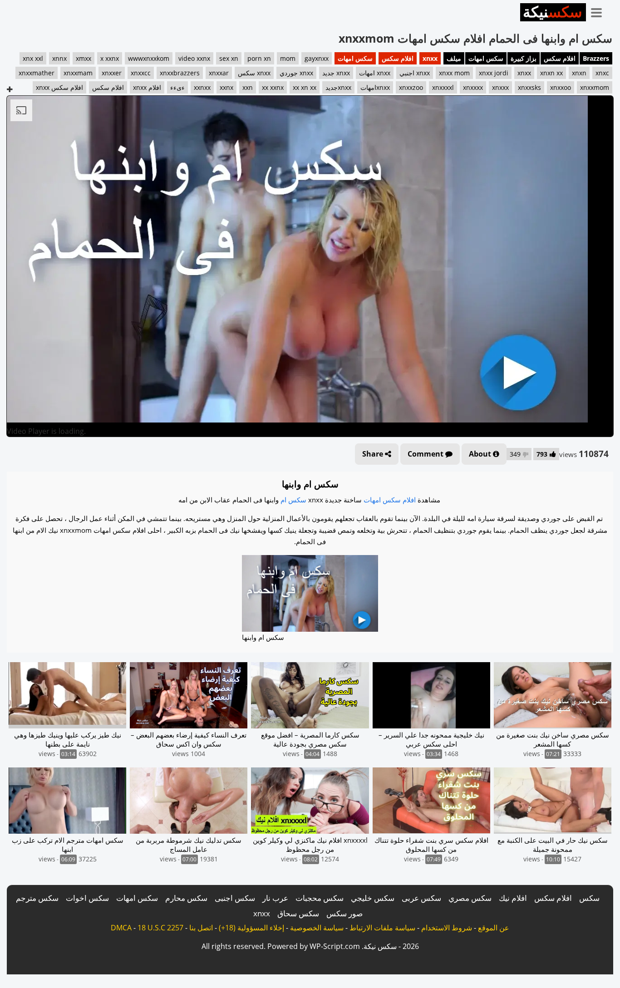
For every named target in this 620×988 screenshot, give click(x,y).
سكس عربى (421, 898)
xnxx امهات (374, 73)
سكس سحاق (298, 913)
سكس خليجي (372, 898)
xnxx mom (454, 73)
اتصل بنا (201, 928)
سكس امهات (485, 58)
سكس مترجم (37, 898)
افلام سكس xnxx (59, 87)
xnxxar (219, 73)
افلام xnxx (147, 87)
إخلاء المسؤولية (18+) (251, 928)
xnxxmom (594, 87)
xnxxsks (529, 87)
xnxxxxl (443, 87)
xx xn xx (304, 87)
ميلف (454, 58)
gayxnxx (317, 58)
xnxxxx (473, 87)
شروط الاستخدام (446, 928)
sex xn (228, 58)
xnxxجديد (338, 87)
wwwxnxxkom (148, 58)
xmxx (83, 58)
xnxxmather (36, 73)
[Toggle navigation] (599, 11)
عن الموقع (493, 928)
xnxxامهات (375, 87)
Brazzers (596, 58)
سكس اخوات (87, 898)
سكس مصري (470, 898)
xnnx (59, 58)
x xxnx (109, 58)
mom (287, 58)
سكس (589, 898)
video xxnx (194, 58)
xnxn (579, 73)
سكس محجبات (319, 898)
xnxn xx (551, 73)
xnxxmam (78, 73)
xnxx (430, 58)
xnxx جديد (336, 73)
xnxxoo (560, 87)
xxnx (226, 87)
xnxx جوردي (296, 73)
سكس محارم (186, 898)
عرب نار (275, 898)
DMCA (121, 928)
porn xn (259, 58)
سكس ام (293, 499)
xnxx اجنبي (414, 73)
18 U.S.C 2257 (160, 928)
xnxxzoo (411, 87)
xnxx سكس (254, 73)
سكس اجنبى (235, 898)
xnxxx (500, 87)
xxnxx (202, 87)
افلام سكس (560, 58)
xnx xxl (33, 58)
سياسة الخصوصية (317, 928)
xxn (247, 87)
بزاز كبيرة (523, 58)
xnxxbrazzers (180, 73)
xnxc (602, 73)
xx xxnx (273, 87)
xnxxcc (141, 73)
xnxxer (112, 73)
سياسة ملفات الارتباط (382, 928)
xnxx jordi (493, 73)
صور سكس (344, 913)
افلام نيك (513, 898)
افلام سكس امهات (390, 499)
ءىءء (177, 87)
